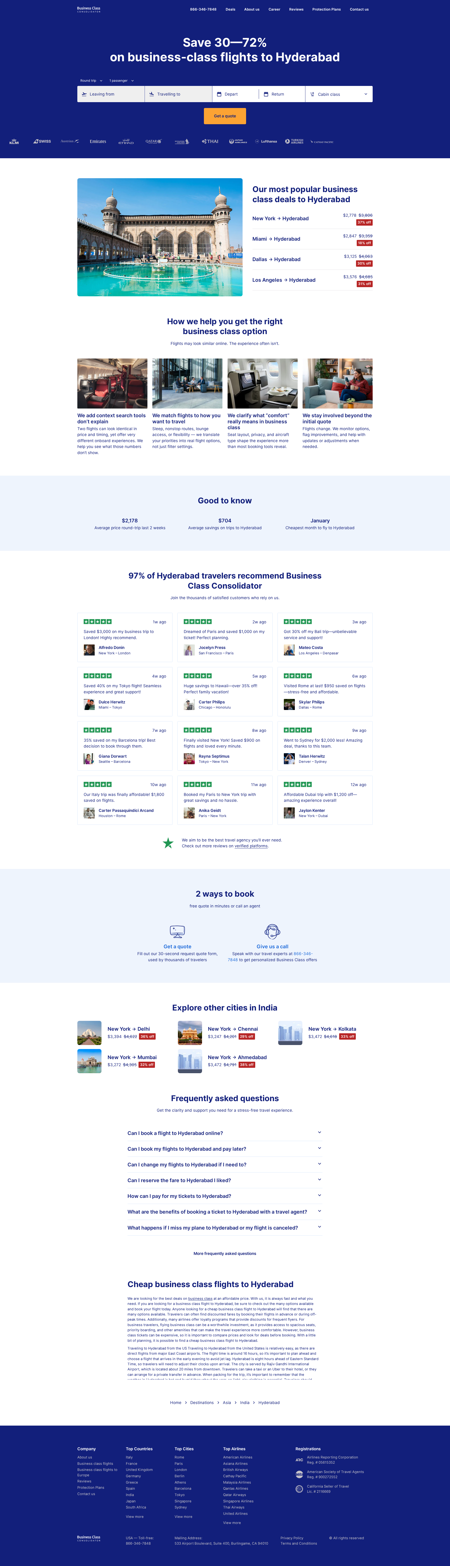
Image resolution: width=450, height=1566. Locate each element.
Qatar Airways (234, 1495)
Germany (133, 1476)
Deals (230, 9)
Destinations (202, 1402)
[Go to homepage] (88, 9)
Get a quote (225, 115)
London (181, 1470)
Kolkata (347, 1029)
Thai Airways (233, 1507)
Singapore (183, 1501)
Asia (227, 1402)
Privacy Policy (292, 1538)
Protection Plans (326, 9)
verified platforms (251, 845)
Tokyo (180, 1495)
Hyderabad (295, 218)
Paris (179, 1464)
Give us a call (273, 946)
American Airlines (237, 1457)
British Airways (235, 1470)
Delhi (144, 1029)
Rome (179, 1457)
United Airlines (235, 1514)
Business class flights (95, 1464)
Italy (129, 1457)
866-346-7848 (138, 1543)
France (131, 1464)
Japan (131, 1501)
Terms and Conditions (299, 1543)
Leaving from (102, 94)
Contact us (359, 9)
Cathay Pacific (234, 1476)
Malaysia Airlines (237, 1482)
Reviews (296, 9)
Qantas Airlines (235, 1488)
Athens (180, 1482)
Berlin (179, 1476)
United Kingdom (139, 1470)
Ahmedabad (252, 1057)
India (245, 1402)
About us (251, 9)
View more (135, 1517)
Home (175, 1402)
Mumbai (147, 1057)
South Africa (136, 1507)
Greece (132, 1482)
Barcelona (183, 1488)
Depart (231, 94)
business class (200, 1298)
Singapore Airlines (238, 1501)
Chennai (248, 1029)
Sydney (181, 1507)
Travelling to (168, 94)
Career (274, 9)
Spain (130, 1488)
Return (278, 94)
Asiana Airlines (235, 1464)
